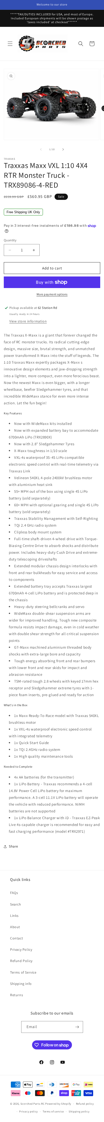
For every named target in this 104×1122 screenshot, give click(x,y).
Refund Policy (21, 961)
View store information (28, 321)
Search (15, 904)
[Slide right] (63, 149)
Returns (16, 995)
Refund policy (85, 1103)
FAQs (14, 892)
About (15, 927)
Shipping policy (79, 1111)
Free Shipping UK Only (23, 212)
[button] (10, 43)
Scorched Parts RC (32, 1103)
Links (14, 915)
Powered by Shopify (58, 1103)
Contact (16, 938)
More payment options (52, 294)
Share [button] (13, 846)
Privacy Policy (21, 949)
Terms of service (53, 1111)
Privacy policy (28, 1111)
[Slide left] (40, 149)
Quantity (10, 240)
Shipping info (21, 983)
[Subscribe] (77, 1027)
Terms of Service (23, 972)
